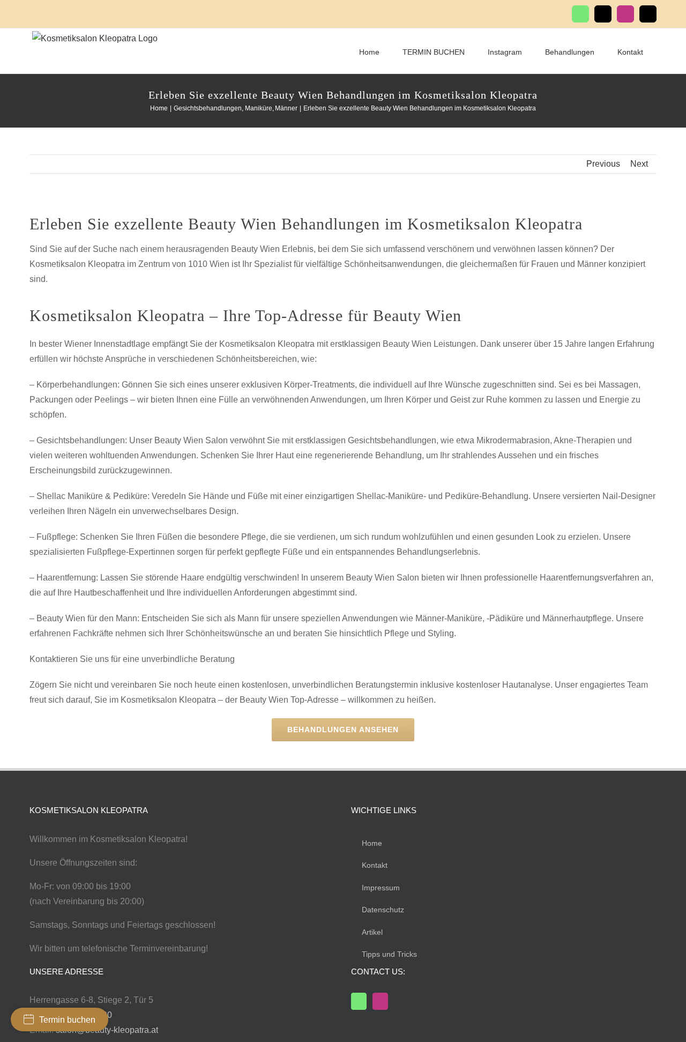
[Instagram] (380, 1001)
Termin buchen (67, 1019)
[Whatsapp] (359, 1001)
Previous (603, 163)
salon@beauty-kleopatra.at (107, 1029)
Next (639, 163)
